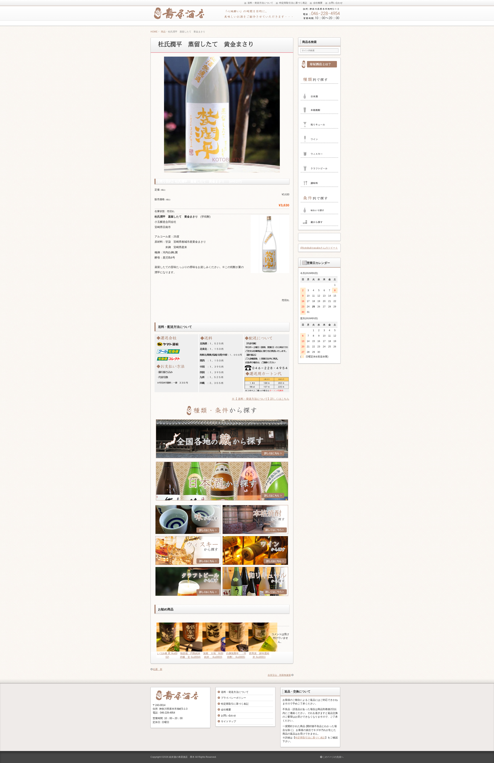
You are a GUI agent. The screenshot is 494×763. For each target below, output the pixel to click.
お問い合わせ (228, 715)
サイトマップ (228, 721)
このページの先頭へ (332, 757)
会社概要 (226, 709)
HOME (154, 31)
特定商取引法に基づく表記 (310, 737)
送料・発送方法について (235, 692)
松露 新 (157, 669)
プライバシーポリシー (233, 697)
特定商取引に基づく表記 (235, 703)
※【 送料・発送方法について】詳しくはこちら (260, 398)
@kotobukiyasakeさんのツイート (319, 247)
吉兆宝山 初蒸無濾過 (279, 675)
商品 (163, 31)
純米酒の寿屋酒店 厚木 (182, 757)
